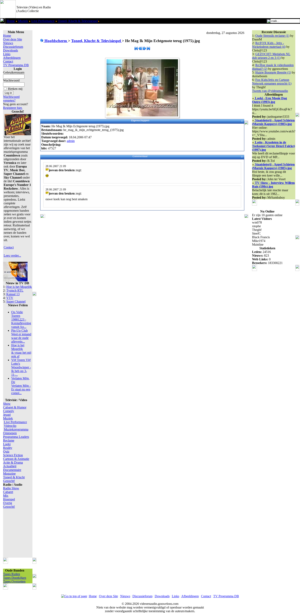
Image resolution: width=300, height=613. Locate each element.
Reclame (8, 440)
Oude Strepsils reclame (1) (272, 35)
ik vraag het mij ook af (21, 350)
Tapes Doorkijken (14, 577)
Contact (8, 61)
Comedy (8, 411)
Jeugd (7, 414)
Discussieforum (13, 46)
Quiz (6, 451)
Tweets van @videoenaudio (270, 91)
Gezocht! (9, 481)
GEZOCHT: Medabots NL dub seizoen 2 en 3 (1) (271, 55)
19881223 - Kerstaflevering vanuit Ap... (21, 319)
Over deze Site (12, 39)
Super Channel (16, 301)
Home (11, 21)
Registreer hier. (12, 108)
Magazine (9, 473)
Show (7, 403)
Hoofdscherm (55, 41)
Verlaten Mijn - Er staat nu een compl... (21, 386)
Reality (7, 448)
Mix (5, 495)
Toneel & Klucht (14, 477)
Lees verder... (12, 255)
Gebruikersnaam (13, 72)
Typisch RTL (14, 290)
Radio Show (11, 488)
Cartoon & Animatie (16, 459)
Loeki (7, 444)
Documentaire (12, 470)
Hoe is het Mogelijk (19, 287)
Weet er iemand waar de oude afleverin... (21, 336)
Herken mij (15, 89)
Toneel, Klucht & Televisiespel (78, 21)
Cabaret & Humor (14, 407)
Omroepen (10, 433)
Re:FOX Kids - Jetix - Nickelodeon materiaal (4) (269, 44)
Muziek (23, 21)
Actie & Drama (13, 462)
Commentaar (140, 156)
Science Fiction (13, 455)
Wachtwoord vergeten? (11, 98)
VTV (9, 298)
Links (6, 54)
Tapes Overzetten (14, 581)
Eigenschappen (140, 120)
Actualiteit (9, 466)
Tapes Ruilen (11, 574)
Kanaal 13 (13, 294)
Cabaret (8, 492)
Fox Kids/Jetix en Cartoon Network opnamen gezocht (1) (271, 81)
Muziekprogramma (16, 429)
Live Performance (42, 21)
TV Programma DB (16, 65)
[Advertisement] (252, 9)
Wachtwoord (11, 80)
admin (71, 141)
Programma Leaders (16, 436)
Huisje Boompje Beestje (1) (273, 72)
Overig (7, 503)
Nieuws (8, 43)
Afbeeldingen (12, 57)
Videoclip (10, 425)
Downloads (10, 50)
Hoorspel (9, 499)
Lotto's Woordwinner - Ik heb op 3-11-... (21, 367)
